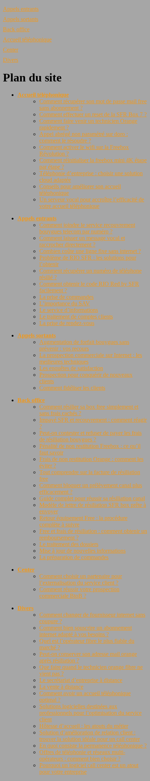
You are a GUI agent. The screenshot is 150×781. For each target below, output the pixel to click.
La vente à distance (61, 687)
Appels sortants (20, 19)
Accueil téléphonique (27, 39)
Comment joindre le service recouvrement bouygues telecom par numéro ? (87, 228)
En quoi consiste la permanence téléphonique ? (93, 745)
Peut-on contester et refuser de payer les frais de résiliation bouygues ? (90, 436)
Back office (16, 29)
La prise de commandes (66, 297)
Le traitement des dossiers (68, 544)
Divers (10, 60)
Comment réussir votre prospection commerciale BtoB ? (79, 592)
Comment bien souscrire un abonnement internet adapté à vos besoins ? (85, 631)
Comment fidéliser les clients (72, 388)
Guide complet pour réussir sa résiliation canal (92, 498)
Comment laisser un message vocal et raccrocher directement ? (82, 241)
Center (10, 50)
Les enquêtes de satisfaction (71, 368)
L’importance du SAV (64, 303)
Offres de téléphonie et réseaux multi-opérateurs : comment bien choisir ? (82, 755)
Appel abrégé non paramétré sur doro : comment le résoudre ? (83, 137)
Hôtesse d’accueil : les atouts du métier (83, 726)
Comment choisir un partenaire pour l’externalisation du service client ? (80, 579)
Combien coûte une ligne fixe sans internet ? (90, 251)
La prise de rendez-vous (66, 323)
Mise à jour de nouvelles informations (82, 551)
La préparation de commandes (73, 557)
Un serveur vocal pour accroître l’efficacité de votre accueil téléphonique (91, 202)
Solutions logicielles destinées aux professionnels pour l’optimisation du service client (90, 712)
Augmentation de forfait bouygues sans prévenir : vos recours (84, 345)
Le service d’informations (68, 310)
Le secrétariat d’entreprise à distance (80, 680)
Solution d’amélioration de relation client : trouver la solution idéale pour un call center (89, 735)
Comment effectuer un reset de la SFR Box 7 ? (93, 114)
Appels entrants (21, 9)
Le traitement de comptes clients (76, 316)
